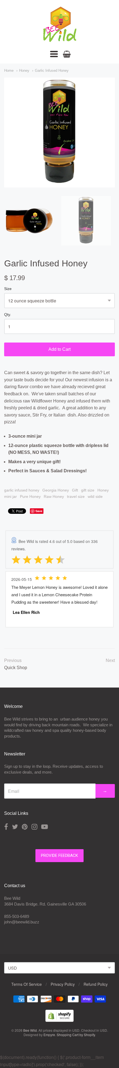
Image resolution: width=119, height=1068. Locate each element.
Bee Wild (30, 1030)
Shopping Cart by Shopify (76, 1034)
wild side (95, 496)
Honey (24, 70)
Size (8, 289)
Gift (75, 490)
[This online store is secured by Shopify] (59, 1020)
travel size (76, 496)
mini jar (10, 496)
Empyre (49, 1034)
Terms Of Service (26, 984)
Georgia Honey (55, 490)
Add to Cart (59, 349)
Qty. (7, 315)
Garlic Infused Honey (52, 70)
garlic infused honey (21, 490)
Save (38, 511)
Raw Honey (54, 496)
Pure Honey (30, 496)
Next (110, 660)
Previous (13, 660)
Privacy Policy (63, 984)
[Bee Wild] (59, 39)
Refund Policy (96, 984)
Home (9, 70)
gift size (87, 490)
